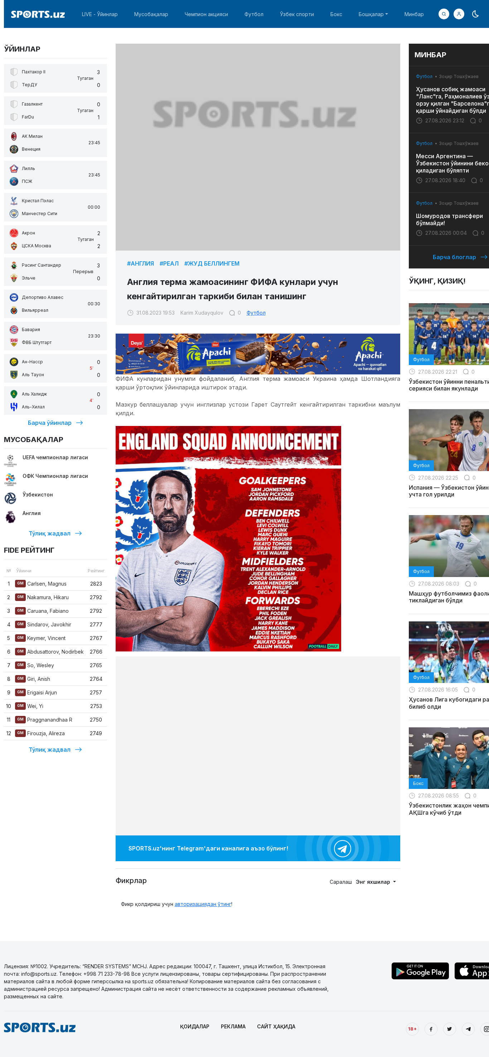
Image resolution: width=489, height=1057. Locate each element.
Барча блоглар (454, 257)
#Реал (169, 263)
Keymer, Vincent (41, 638)
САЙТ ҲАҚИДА (276, 1026)
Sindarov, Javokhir (44, 624)
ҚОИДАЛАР (194, 1026)
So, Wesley (35, 665)
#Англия (140, 263)
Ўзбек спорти (297, 14)
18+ (412, 1029)
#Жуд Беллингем (211, 263)
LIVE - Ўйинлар (100, 14)
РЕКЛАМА (233, 1026)
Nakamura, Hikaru (43, 597)
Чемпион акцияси (206, 14)
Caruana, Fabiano (43, 611)
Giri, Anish (33, 679)
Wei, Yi (30, 706)
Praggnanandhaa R (44, 720)
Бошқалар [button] (371, 14)
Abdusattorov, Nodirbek (50, 652)
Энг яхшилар (374, 882)
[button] (459, 14)
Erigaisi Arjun (37, 692)
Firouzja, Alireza (41, 733)
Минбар (414, 14)
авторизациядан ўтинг (203, 904)
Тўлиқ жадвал (50, 533)
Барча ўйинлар (50, 422)
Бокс (336, 14)
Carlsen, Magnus (42, 584)
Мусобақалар (151, 14)
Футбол (254, 14)
